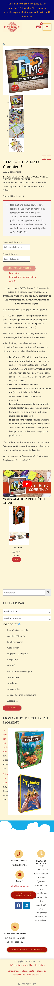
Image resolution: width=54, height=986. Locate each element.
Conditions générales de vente (21, 970)
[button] (4, 44)
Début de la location (12, 242)
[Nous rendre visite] (15, 927)
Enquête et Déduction (17, 653)
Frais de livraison (37, 965)
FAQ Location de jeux (19, 965)
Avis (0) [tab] (12, 280)
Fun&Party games (15, 641)
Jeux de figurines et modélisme (21, 694)
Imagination (12, 659)
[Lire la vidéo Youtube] (27, 483)
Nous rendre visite (14, 933)
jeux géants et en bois (17, 630)
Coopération (13, 647)
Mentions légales (34, 974)
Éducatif (11, 665)
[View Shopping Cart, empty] (38, 27)
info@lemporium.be (20, 885)
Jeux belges (12, 683)
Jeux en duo (13, 677)
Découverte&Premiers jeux (19, 671)
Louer (16, 559)
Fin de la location (11, 254)
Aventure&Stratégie (16, 635)
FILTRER (12, 708)
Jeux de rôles (13, 688)
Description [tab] (14, 273)
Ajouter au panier (19, 268)
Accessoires (12, 700)
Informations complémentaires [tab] (23, 276)
